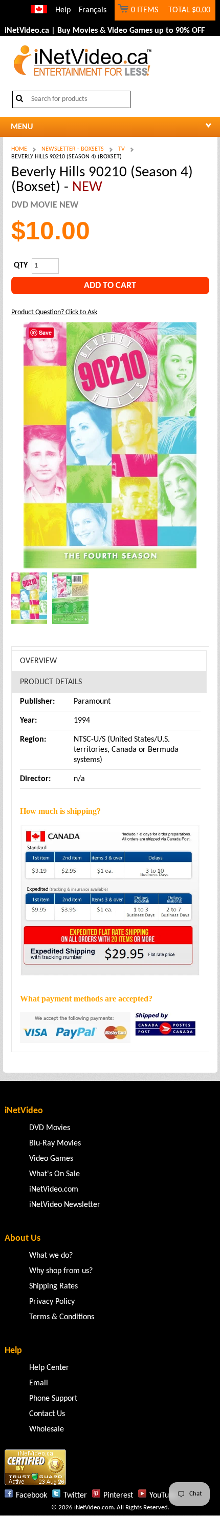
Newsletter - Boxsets (72, 149)
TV (121, 149)
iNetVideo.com (53, 1189)
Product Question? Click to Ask (54, 312)
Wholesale (46, 1429)
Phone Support (53, 1399)
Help (63, 10)
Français (92, 10)
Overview (38, 661)
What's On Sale (54, 1174)
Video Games (51, 1159)
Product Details (51, 682)
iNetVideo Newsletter (64, 1205)
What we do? (51, 1256)
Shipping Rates (53, 1286)
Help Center (49, 1368)
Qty (21, 265)
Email (38, 1383)
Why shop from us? (61, 1271)
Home (19, 149)
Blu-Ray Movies (55, 1143)
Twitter (75, 1495)
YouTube (163, 1495)
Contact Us (47, 1414)
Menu (22, 127)
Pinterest (118, 1495)
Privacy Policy (52, 1302)
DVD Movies (49, 1128)
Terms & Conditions (61, 1317)
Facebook (31, 1495)
